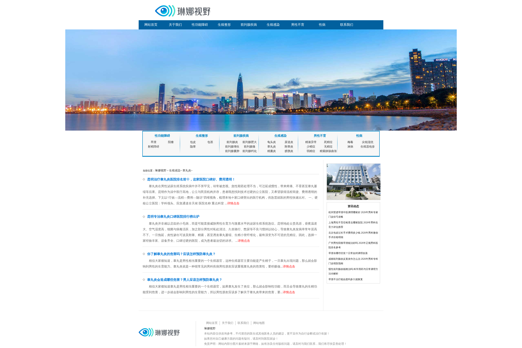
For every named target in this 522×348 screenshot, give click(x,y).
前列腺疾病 (249, 24)
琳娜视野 (160, 170)
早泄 (153, 142)
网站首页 (150, 24)
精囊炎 (271, 151)
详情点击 (233, 203)
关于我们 (175, 24)
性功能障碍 (200, 24)
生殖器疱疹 (368, 146)
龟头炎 (271, 142)
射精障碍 (153, 146)
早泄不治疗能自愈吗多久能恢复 (345, 279)
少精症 (311, 146)
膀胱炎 (289, 151)
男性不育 (297, 24)
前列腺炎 (232, 142)
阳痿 (171, 142)
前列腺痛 (249, 146)
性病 (322, 24)
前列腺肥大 (249, 142)
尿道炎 (289, 142)
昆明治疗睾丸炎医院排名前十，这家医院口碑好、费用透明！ (191, 179)
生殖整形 (224, 24)
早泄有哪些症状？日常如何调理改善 (348, 253)
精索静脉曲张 (328, 151)
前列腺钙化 (249, 151)
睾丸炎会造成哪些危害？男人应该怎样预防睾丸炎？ (184, 279)
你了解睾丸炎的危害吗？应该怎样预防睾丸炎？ (181, 254)
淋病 (350, 146)
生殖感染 (273, 24)
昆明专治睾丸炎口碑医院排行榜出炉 (173, 216)
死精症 (328, 142)
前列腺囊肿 (232, 151)
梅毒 (350, 142)
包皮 (193, 142)
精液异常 (311, 142)
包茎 (210, 142)
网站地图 (259, 323)
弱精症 (311, 151)
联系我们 (346, 24)
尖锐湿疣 (367, 142)
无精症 (328, 146)
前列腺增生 (232, 146)
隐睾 (193, 146)
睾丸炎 (271, 146)
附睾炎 (289, 146)
